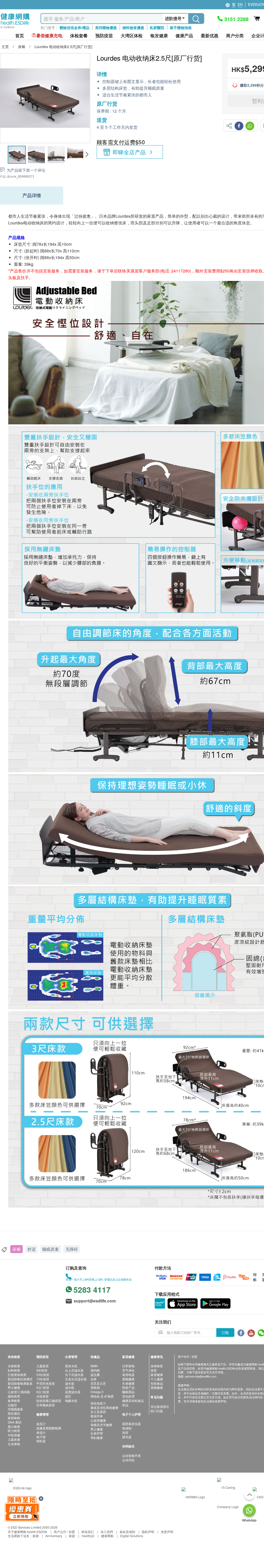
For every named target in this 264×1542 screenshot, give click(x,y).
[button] (86, 154)
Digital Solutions (131, 1536)
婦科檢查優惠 (133, 27)
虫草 (93, 1379)
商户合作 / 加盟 (64, 1531)
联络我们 (87, 1531)
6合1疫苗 (42, 1392)
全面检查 (14, 1366)
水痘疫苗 (42, 1396)
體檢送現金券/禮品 (74, 27)
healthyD (88, 1536)
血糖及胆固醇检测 (48, 1428)
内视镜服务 (15, 1409)
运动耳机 (128, 1460)
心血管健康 (98, 1420)
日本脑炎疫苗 (45, 1405)
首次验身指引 (160, 1406)
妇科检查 (14, 1370)
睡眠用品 (128, 1392)
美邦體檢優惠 (106, 27)
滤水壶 (69, 1383)
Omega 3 (96, 1392)
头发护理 (96, 1433)
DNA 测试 (14, 1422)
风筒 (125, 1432)
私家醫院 (157, 27)
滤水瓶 (69, 1387)
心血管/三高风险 (19, 1392)
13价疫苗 (42, 1379)
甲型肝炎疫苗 (45, 1383)
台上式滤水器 (74, 1370)
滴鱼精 (95, 1387)
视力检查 (14, 1426)
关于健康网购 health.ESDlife (27, 1531)
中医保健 (14, 1435)
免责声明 (167, 1531)
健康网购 (107, 1536)
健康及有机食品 (133, 1400)
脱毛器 (126, 1437)
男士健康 (14, 1387)
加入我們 (107, 1531)
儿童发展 (14, 1439)
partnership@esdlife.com (200, 1376)
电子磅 (41, 1437)
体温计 (41, 1432)
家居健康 (157, 1374)
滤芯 (68, 1396)
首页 (19, 36)
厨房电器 (128, 1374)
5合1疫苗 (42, 1387)
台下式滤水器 (74, 1374)
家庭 (72, 1536)
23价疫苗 (42, 1374)
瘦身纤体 (96, 1416)
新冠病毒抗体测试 (20, 1379)
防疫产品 (128, 1387)
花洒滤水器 (72, 1392)
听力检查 (14, 1430)
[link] (20, 1487)
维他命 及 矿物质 (102, 1396)
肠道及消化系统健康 (104, 1407)
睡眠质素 (50, 1249)
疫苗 (154, 1370)
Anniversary (53, 1536)
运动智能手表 (131, 1455)
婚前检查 (14, 1396)
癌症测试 (14, 1413)
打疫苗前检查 (17, 1374)
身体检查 (157, 1366)
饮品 (125, 1405)
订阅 (225, 1332)
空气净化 (128, 1370)
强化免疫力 (98, 1403)
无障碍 (71, 1249)
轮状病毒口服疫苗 (48, 1400)
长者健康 (128, 1383)
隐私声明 (148, 1531)
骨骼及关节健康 (101, 1424)
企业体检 (14, 1443)
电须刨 (126, 1428)
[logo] (15, 28)
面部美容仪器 (131, 1423)
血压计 (41, 1423)
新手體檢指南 (181, 27)
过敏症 (12, 1405)
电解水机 (71, 1400)
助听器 (41, 1441)
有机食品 (157, 1383)
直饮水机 (71, 1366)
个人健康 (157, 1379)
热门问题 (157, 1411)
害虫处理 (128, 1396)
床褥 (16, 1249)
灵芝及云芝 (98, 1383)
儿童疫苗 (42, 1366)
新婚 (35, 1536)
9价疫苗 (41, 1370)
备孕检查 (14, 1400)
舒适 (31, 1249)
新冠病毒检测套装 (20, 1383)
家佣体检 (14, 1418)
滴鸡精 (95, 1370)
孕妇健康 (96, 1437)
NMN (94, 1366)
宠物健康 (128, 1379)
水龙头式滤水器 (76, 1379)
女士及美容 (98, 1411)
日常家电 (128, 1366)
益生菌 (95, 1374)
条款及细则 (127, 1531)
